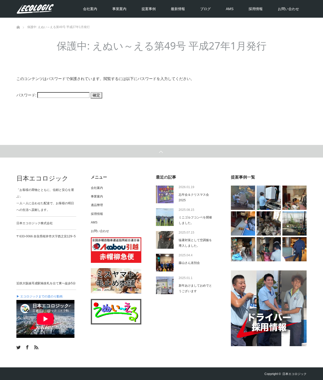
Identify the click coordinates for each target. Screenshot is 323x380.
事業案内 (119, 9)
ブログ (205, 9)
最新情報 (178, 9)
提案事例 (149, 9)
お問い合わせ (288, 9)
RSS (35, 346)
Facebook (27, 346)
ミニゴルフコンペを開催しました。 (195, 220)
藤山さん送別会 (189, 263)
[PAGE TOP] (161, 151)
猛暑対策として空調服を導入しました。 (195, 242)
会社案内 (90, 9)
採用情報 (256, 9)
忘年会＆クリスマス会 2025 (195, 197)
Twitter (18, 346)
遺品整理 (97, 205)
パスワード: (26, 95)
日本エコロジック (42, 178)
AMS (229, 9)
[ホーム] (18, 19)
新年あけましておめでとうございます (195, 288)
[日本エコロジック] (54, 9)
